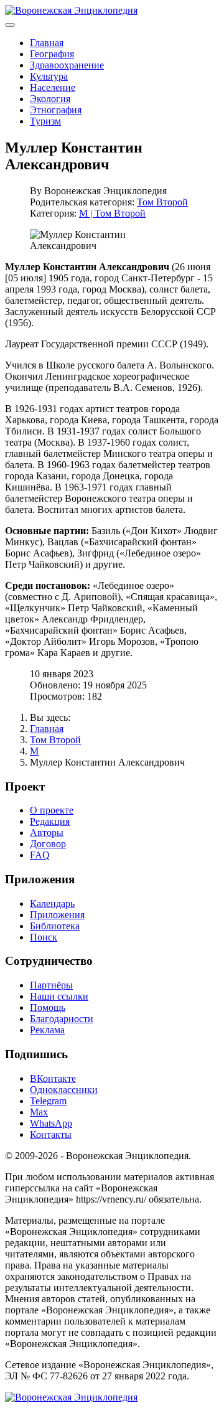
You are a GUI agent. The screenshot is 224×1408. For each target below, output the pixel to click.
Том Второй (162, 202)
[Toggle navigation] (10, 25)
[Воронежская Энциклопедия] (71, 10)
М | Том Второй (112, 213)
